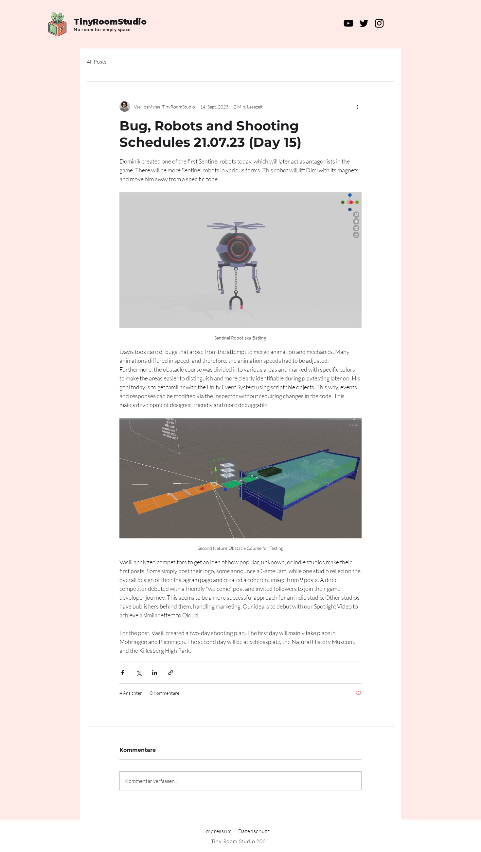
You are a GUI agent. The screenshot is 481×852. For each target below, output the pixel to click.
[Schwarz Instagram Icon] (379, 23)
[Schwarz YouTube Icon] (348, 23)
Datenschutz (254, 831)
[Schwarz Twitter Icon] (364, 23)
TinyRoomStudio (110, 22)
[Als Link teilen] (171, 672)
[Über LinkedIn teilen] (154, 672)
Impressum (218, 831)
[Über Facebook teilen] (122, 672)
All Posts (96, 61)
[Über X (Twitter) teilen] (138, 672)
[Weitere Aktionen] (358, 106)
